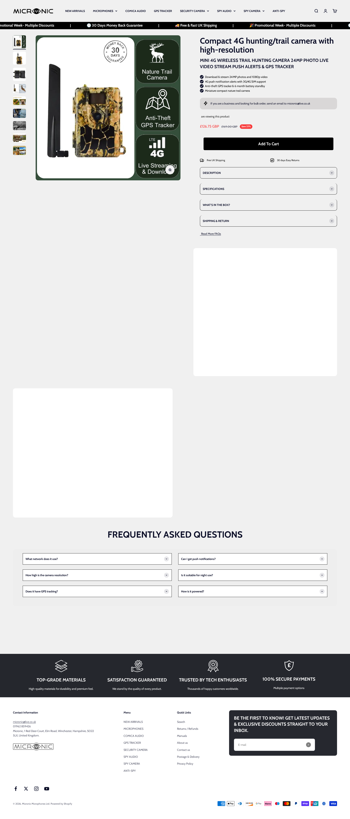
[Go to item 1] (19, 42)
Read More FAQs (210, 234)
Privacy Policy (185, 763)
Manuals (182, 736)
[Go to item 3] (19, 75)
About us (182, 743)
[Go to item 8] (19, 138)
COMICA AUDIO (135, 11)
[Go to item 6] (19, 114)
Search (181, 722)
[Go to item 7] (19, 126)
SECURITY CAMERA (192, 11)
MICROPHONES (103, 11)
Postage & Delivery (188, 757)
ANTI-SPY (279, 11)
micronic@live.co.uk (298, 103)
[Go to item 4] (19, 89)
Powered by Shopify (61, 803)
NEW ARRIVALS (75, 11)
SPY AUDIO (224, 11)
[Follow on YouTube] (46, 788)
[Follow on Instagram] (36, 788)
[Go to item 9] (19, 151)
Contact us (183, 750)
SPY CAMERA (252, 11)
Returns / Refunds (187, 729)
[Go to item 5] (19, 101)
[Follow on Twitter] (26, 788)
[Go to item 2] (19, 59)
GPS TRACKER (163, 11)
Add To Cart (268, 143)
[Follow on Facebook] (15, 788)
